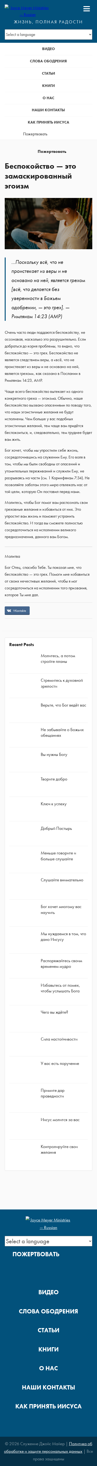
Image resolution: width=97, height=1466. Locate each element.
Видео (48, 48)
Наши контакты (48, 109)
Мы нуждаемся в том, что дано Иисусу (63, 936)
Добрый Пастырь (56, 828)
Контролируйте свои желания (59, 1149)
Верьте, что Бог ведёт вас (63, 705)
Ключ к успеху (54, 804)
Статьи (48, 73)
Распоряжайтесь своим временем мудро (61, 963)
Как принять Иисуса (48, 122)
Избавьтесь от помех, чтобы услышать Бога (60, 988)
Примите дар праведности (53, 1093)
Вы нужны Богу (54, 754)
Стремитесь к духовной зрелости (62, 683)
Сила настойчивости (59, 1039)
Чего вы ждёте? (54, 1012)
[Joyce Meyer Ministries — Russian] (27, 8)
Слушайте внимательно (62, 880)
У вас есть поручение (60, 1063)
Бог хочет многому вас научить (61, 909)
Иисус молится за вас (60, 1120)
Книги (48, 85)
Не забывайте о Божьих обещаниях (62, 732)
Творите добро (54, 779)
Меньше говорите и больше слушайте (58, 856)
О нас (48, 97)
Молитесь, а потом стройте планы (58, 658)
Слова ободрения (48, 61)
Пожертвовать (35, 134)
